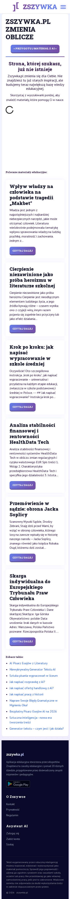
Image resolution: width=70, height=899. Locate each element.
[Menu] (63, 7)
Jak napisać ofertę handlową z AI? (32, 688)
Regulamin (12, 815)
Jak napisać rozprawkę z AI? (27, 682)
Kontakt (10, 804)
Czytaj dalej (22, 250)
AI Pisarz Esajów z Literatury (28, 663)
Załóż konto (13, 839)
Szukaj (10, 844)
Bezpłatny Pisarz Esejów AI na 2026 (33, 711)
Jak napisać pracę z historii (26, 694)
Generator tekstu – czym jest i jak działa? (37, 728)
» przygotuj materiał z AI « (35, 48)
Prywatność (12, 809)
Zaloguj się (12, 833)
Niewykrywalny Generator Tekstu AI (33, 669)
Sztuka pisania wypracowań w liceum (34, 676)
